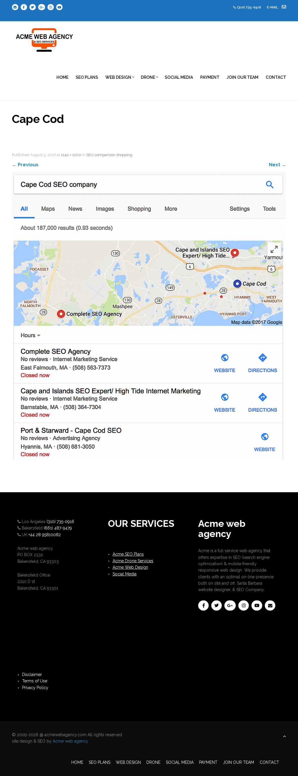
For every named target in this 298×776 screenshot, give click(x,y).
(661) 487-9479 (58, 528)
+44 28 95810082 (45, 534)
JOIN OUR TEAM (242, 77)
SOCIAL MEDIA (179, 77)
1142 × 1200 (71, 155)
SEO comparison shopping (109, 155)
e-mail (273, 7)
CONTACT (276, 77)
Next (277, 164)
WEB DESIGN (118, 77)
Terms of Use (34, 681)
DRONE (148, 77)
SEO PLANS (87, 77)
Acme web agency (70, 741)
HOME (62, 77)
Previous (25, 164)
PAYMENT (209, 77)
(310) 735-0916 (249, 7)
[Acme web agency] (45, 38)
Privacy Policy (35, 687)
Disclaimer (32, 674)
